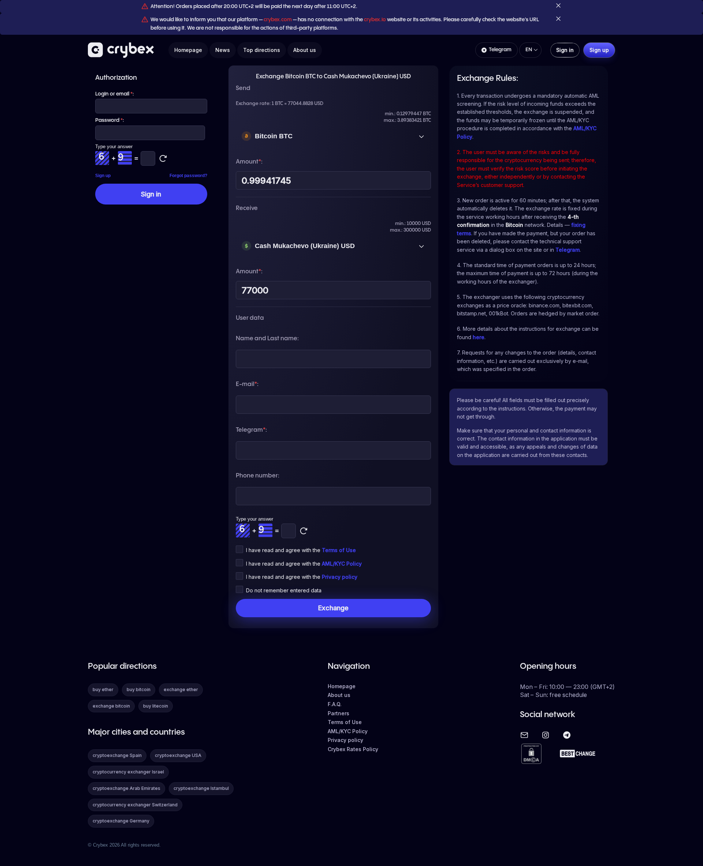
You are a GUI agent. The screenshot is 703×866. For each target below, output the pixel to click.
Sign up (103, 175)
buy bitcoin (138, 689)
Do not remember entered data (283, 590)
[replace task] (303, 531)
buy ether (103, 689)
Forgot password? (188, 175)
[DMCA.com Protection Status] (531, 754)
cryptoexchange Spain (117, 755)
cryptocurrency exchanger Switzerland (135, 804)
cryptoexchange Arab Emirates (126, 788)
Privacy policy (339, 577)
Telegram (500, 49)
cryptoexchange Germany (121, 821)
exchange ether (181, 689)
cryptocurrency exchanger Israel (128, 772)
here (478, 337)
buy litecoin (155, 706)
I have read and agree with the (301, 550)
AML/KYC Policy (342, 564)
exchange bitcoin (111, 706)
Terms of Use (339, 550)
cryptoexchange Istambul (201, 788)
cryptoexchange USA (178, 755)
